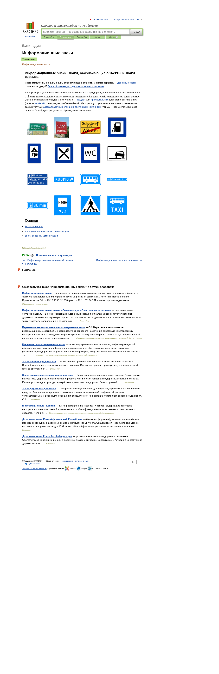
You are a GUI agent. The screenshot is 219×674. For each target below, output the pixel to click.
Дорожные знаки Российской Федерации (47, 436)
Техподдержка (67, 461)
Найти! (136, 32)
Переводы (82, 37)
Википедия (49, 37)
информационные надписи (38, 405)
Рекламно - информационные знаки (43, 344)
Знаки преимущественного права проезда (47, 375)
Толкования (65, 37)
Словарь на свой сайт (123, 19)
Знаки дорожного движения (39, 388)
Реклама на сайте (81, 461)
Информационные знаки (37, 293)
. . (47, 231)
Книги (97, 37)
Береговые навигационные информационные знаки (53, 327)
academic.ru (30, 36)
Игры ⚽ (113, 37)
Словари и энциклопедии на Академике (69, 25)
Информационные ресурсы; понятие (117, 260)
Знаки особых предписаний (39, 361)
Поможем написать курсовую (54, 255)
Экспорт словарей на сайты (34, 468)
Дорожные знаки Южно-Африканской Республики (52, 419)
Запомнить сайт (101, 19)
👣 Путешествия (32, 464)
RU (138, 19)
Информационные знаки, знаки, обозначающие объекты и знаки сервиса (66, 310)
